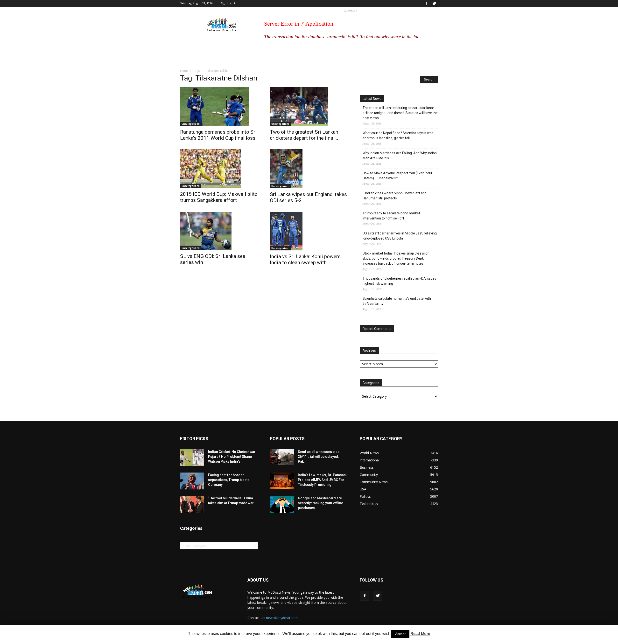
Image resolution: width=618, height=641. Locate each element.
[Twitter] (434, 3)
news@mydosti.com (282, 617)
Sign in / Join (229, 3)
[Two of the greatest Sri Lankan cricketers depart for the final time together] (309, 106)
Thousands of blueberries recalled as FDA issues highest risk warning (399, 281)
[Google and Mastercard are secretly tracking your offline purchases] (282, 504)
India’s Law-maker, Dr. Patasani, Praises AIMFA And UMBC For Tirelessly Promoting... (322, 480)
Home (184, 71)
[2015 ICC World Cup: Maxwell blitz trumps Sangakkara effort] (219, 168)
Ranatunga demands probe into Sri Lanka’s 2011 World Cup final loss (218, 135)
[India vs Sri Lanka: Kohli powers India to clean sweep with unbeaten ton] (309, 231)
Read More (420, 634)
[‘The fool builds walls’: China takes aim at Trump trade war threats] (192, 504)
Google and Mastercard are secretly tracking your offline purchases (320, 503)
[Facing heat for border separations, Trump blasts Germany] (192, 481)
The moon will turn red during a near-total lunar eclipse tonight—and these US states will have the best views (400, 113)
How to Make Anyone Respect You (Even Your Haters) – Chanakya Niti (397, 175)
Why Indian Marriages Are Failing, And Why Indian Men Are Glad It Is (400, 155)
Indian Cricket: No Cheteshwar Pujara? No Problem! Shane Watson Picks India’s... (231, 456)
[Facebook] (426, 3)
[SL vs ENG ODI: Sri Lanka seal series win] (219, 231)
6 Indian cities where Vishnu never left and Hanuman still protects (395, 195)
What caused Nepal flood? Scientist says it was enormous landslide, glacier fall (398, 135)
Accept (400, 634)
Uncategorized (191, 123)
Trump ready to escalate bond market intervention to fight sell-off (391, 215)
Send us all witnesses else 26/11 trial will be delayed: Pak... (318, 456)
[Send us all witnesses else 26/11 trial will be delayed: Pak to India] (282, 457)
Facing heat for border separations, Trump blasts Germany (228, 480)
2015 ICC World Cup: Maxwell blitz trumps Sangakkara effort (218, 197)
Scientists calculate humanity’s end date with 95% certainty (397, 301)
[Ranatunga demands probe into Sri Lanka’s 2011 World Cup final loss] (219, 106)
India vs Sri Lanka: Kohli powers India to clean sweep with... (305, 259)
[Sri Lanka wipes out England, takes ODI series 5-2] (309, 168)
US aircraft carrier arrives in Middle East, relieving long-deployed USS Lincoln (400, 235)
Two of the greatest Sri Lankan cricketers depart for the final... (304, 135)
